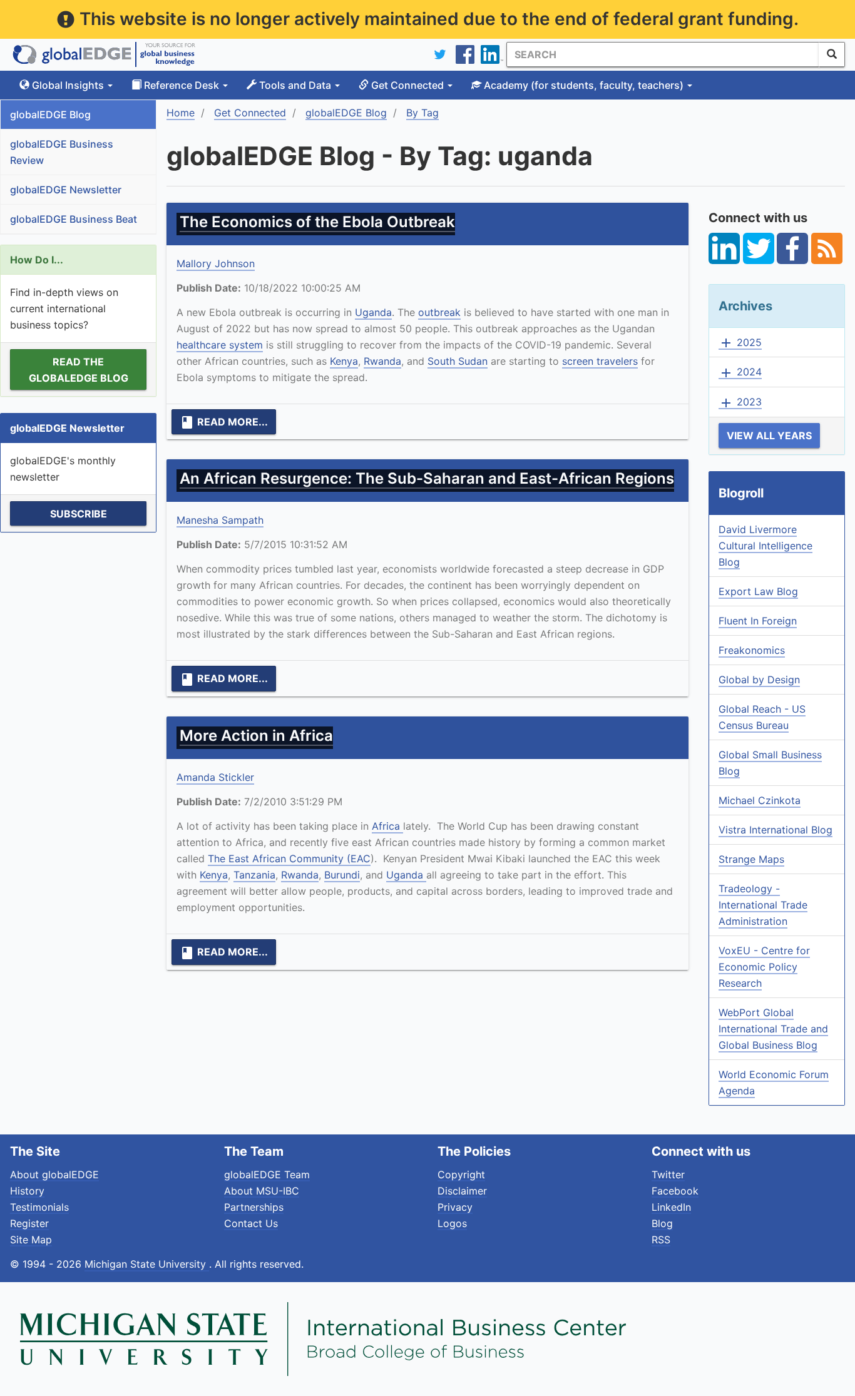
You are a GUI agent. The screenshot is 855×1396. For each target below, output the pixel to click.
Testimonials (39, 1207)
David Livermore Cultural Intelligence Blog (765, 545)
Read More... (224, 422)
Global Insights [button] (67, 85)
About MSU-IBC (261, 1191)
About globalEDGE (54, 1174)
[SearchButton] (832, 54)
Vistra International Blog (775, 829)
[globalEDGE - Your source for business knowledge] (104, 54)
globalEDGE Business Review (61, 152)
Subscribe (78, 513)
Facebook (675, 1191)
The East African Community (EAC (289, 858)
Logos (452, 1223)
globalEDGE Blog (50, 114)
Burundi (342, 875)
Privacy (455, 1207)
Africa (387, 826)
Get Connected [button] (407, 85)
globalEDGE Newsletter (65, 189)
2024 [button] (740, 372)
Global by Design (759, 679)
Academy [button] (582, 85)
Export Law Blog (758, 591)
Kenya (344, 361)
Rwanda (382, 361)
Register (29, 1223)
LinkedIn (671, 1207)
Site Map (31, 1239)
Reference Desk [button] (181, 85)
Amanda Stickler (215, 777)
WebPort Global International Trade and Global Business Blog (773, 1028)
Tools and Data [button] (295, 85)
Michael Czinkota (760, 800)
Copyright (461, 1174)
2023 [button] (740, 402)
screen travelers (600, 361)
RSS (661, 1239)
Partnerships (254, 1207)
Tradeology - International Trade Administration (763, 904)
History (27, 1191)
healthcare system (220, 345)
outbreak (439, 312)
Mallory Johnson (216, 263)
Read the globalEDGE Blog (78, 369)
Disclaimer (462, 1191)
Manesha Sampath (220, 520)
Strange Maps (751, 859)
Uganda (373, 312)
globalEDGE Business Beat (73, 219)
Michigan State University (146, 1264)
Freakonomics (752, 650)
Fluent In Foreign (758, 620)
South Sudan (457, 361)
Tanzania (254, 875)
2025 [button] (740, 343)
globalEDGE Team (267, 1174)
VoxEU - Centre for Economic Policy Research (764, 966)
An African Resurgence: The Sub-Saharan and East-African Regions (427, 478)
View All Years (769, 435)
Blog (662, 1223)
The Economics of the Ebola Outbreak (317, 222)
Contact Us (251, 1223)
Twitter (668, 1174)
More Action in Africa (256, 735)
